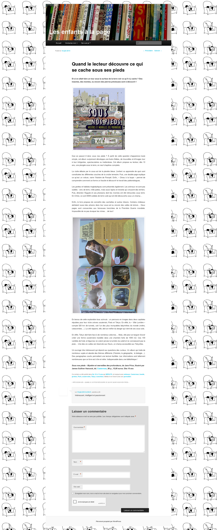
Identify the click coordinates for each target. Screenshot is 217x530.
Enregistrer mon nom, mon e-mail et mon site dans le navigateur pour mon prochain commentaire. (108, 493)
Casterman (102, 368)
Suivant (158, 50)
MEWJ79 (109, 374)
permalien (127, 376)
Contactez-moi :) (71, 43)
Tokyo (93, 376)
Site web (77, 486)
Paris (80, 376)
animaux (127, 374)
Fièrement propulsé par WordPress (108, 521)
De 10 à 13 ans (97, 374)
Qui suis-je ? (85, 43)
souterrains (86, 376)
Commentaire (79, 427)
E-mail (77, 474)
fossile (142, 374)
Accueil (58, 43)
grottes (74, 376)
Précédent (148, 50)
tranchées (100, 376)
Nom (77, 462)
